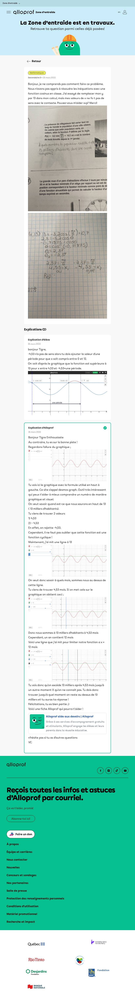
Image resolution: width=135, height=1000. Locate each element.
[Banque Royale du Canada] (98, 973)
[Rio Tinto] (36, 960)
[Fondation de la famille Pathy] (98, 944)
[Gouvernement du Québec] (36, 944)
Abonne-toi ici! (20, 818)
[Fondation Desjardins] (36, 973)
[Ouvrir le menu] (8, 12)
